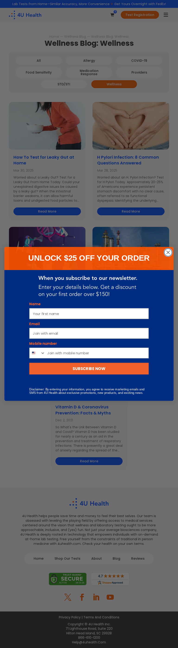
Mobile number (43, 343)
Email (34, 324)
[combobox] (37, 353)
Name (34, 304)
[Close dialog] (168, 252)
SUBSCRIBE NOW (89, 368)
